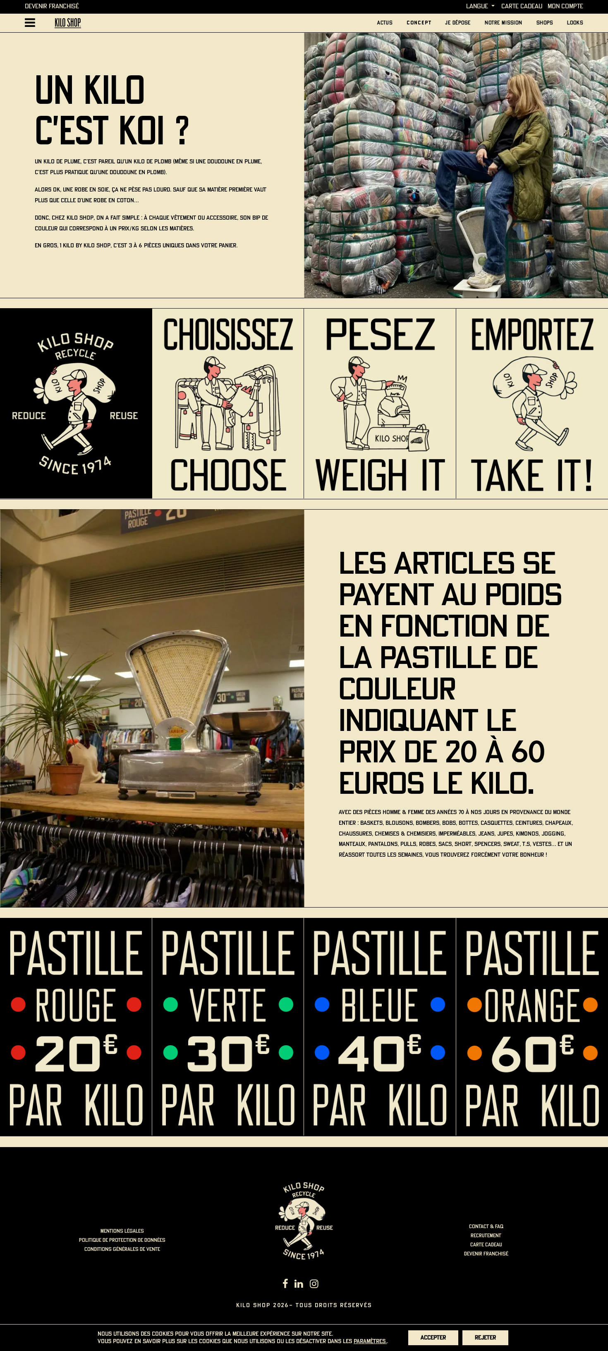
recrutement (486, 1236)
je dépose (458, 23)
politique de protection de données (122, 1240)
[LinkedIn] (298, 1284)
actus (385, 23)
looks (575, 23)
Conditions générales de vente (122, 1249)
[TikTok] (325, 1284)
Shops (544, 23)
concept (419, 23)
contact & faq (486, 1226)
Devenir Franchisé (52, 6)
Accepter (433, 1338)
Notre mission (503, 23)
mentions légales (122, 1231)
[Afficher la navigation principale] (30, 23)
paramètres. (370, 1341)
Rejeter (485, 1338)
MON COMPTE (565, 6)
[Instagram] (314, 1284)
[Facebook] (285, 1284)
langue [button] (477, 6)
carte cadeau (521, 6)
